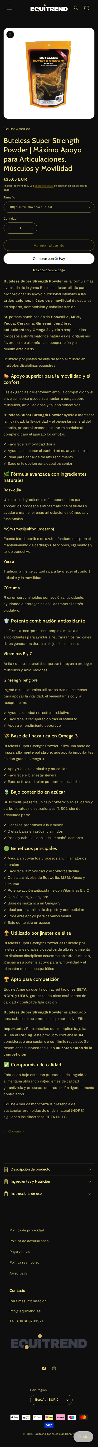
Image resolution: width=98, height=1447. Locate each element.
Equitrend (40, 1433)
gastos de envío (44, 185)
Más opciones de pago (49, 270)
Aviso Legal (19, 1273)
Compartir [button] (16, 1131)
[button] (9, 8)
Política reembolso (24, 1262)
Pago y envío (20, 1252)
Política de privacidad (27, 1230)
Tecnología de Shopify (61, 1433)
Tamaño (9, 197)
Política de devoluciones (29, 1241)
